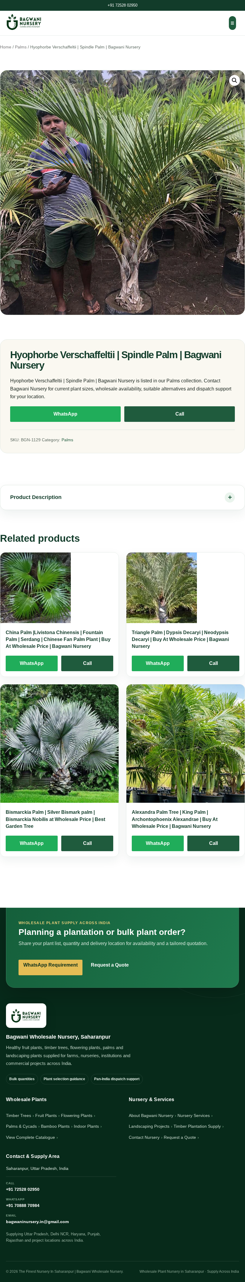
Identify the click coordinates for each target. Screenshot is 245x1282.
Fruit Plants (46, 1115)
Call (179, 413)
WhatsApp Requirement (50, 964)
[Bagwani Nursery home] (24, 22)
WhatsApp (65, 413)
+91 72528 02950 (122, 5)
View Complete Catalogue (30, 1137)
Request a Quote (110, 964)
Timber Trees (18, 1115)
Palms (21, 47)
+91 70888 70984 (22, 1203)
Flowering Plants (76, 1115)
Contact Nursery (144, 1137)
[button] (234, 80)
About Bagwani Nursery (151, 1115)
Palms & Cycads (21, 1126)
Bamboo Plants (55, 1126)
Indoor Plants (86, 1126)
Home (5, 47)
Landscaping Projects (149, 1126)
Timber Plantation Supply (197, 1126)
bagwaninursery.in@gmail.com (37, 1219)
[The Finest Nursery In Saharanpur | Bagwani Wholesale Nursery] (26, 1015)
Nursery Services (193, 1115)
